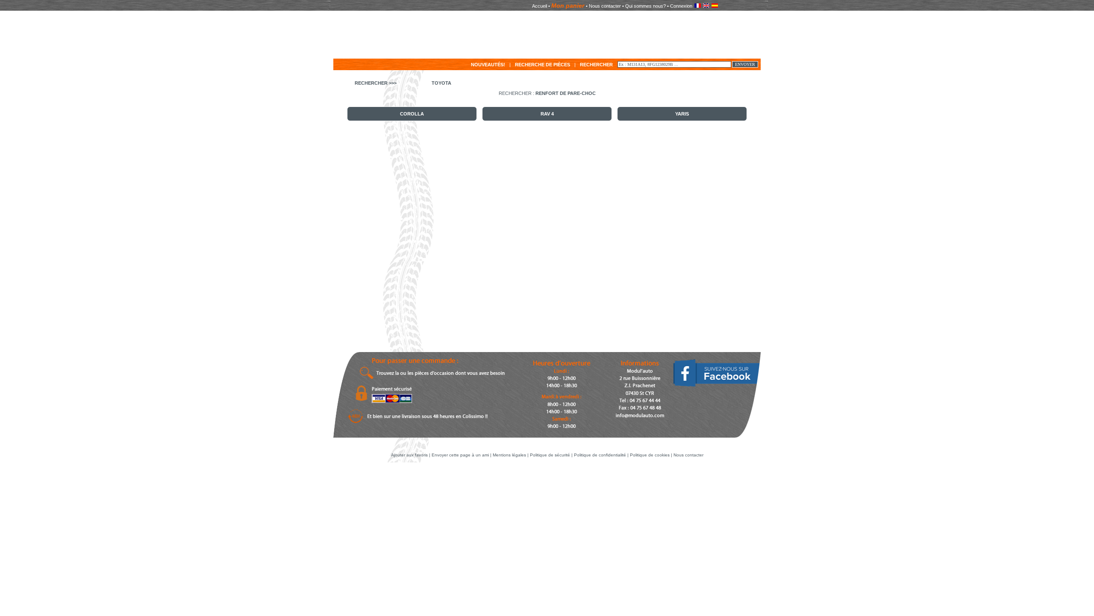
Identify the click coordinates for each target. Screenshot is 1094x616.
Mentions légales (509, 455)
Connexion (681, 6)
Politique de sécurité (550, 455)
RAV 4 (547, 113)
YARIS (682, 113)
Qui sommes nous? (645, 6)
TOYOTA (441, 83)
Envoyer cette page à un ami (461, 455)
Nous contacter (605, 6)
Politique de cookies (650, 455)
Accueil (539, 6)
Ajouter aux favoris (410, 455)
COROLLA (412, 113)
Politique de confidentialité (600, 455)
